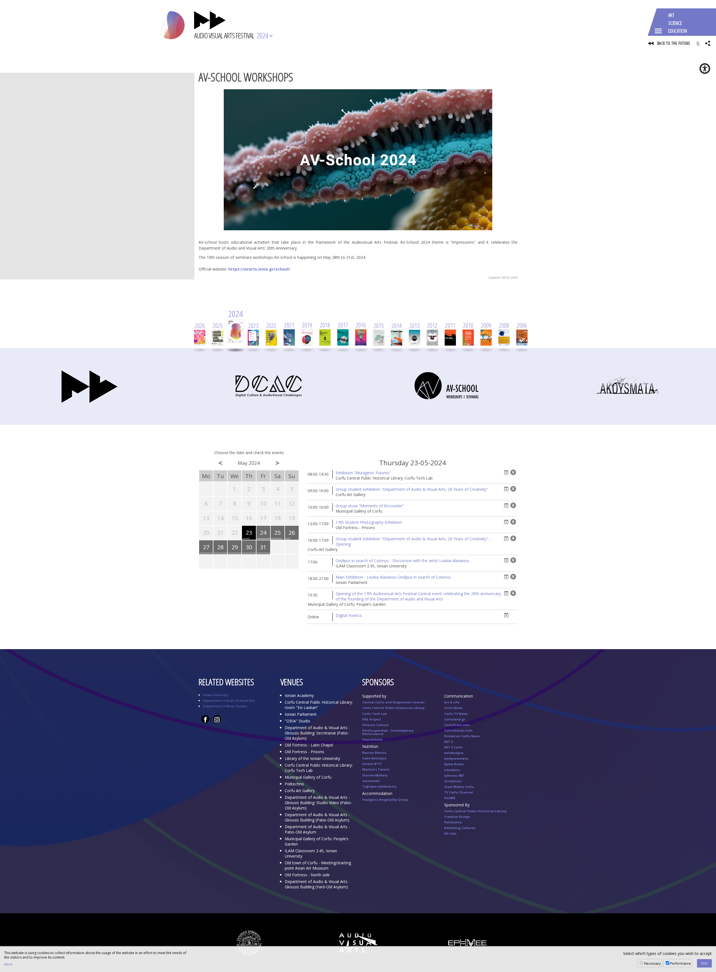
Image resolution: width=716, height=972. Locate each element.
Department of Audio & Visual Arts (229, 700)
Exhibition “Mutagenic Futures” (363, 472)
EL (698, 43)
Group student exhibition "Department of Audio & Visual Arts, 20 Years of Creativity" (412, 489)
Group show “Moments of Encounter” (370, 505)
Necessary (652, 963)
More (8, 964)
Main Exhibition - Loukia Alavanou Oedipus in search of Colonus (393, 577)
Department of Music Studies (225, 706)
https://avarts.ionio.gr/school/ (259, 269)
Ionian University (215, 695)
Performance (680, 963)
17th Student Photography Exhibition (369, 522)
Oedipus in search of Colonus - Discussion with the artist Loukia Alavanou (402, 560)
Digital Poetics (349, 615)
